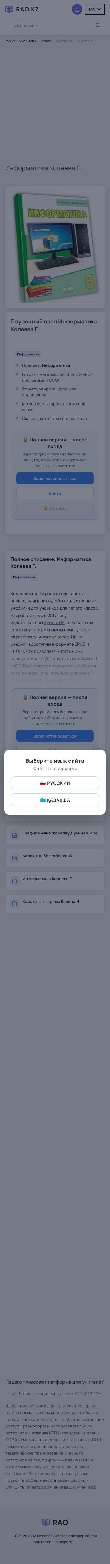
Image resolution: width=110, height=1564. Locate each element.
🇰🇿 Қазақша (55, 800)
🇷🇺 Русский (55, 783)
